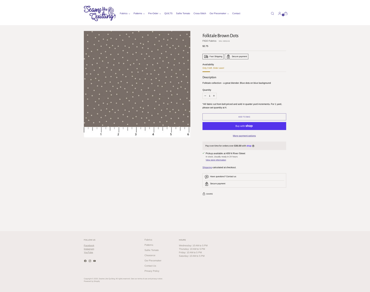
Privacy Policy (152, 271)
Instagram (89, 249)
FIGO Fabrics (209, 41)
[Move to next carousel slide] (283, 221)
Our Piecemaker (153, 260)
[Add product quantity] (205, 96)
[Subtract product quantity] (214, 96)
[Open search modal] (272, 13)
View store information (216, 160)
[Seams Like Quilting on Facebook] (85, 261)
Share (209, 194)
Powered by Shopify (92, 281)
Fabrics (148, 239)
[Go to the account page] (278, 13)
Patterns (149, 245)
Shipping (207, 167)
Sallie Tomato (152, 250)
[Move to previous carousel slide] (277, 221)
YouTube (88, 252)
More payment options (244, 136)
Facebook (89, 245)
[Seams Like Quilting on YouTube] (95, 261)
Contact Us (150, 266)
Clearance (150, 255)
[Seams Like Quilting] (100, 13)
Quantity (206, 90)
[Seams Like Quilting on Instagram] (90, 261)
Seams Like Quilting (107, 279)
